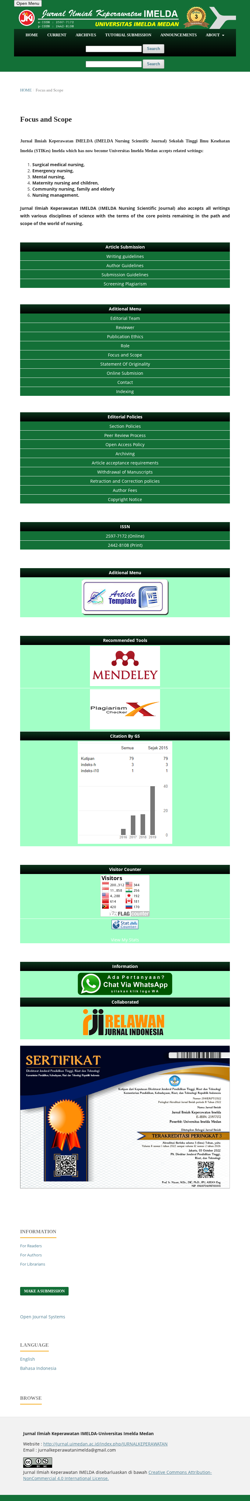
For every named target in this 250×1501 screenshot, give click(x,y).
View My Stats (125, 940)
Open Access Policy (125, 444)
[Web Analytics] (125, 925)
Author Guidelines (125, 265)
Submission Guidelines (125, 275)
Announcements (178, 35)
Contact (125, 382)
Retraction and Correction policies (125, 481)
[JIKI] (125, 597)
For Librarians (32, 1264)
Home (32, 35)
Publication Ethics (125, 336)
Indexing (125, 391)
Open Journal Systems (42, 1317)
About (213, 35)
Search (153, 48)
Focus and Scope (125, 355)
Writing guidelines (125, 256)
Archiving (125, 454)
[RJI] (125, 1023)
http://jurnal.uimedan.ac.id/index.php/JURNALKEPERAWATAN (105, 1444)
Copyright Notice (125, 499)
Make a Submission (44, 1291)
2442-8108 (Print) (125, 545)
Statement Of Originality (125, 364)
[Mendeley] (125, 667)
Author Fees (125, 490)
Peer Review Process (125, 435)
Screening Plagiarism (125, 284)
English (27, 1359)
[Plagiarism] (125, 710)
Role (125, 346)
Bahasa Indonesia (38, 1368)
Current (56, 35)
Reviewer (125, 327)
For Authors (31, 1255)
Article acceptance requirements (125, 463)
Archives (86, 35)
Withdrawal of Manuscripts (125, 472)
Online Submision (125, 373)
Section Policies (125, 426)
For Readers (31, 1245)
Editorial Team (125, 318)
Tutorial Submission (128, 35)
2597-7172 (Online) (125, 536)
